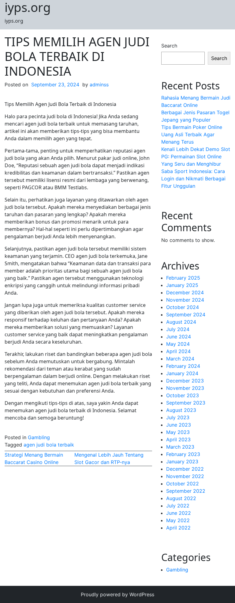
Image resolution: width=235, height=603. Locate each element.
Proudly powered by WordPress (117, 594)
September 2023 (185, 403)
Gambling (39, 437)
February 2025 (183, 278)
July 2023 (177, 417)
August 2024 (181, 322)
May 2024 (178, 344)
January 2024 (182, 373)
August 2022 (181, 498)
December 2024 (185, 292)
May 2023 (178, 432)
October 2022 (182, 484)
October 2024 (182, 307)
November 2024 (185, 300)
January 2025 (182, 285)
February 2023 (183, 454)
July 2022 (177, 506)
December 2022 (185, 469)
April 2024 (178, 351)
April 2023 (178, 439)
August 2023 (181, 410)
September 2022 (185, 491)
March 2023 (180, 447)
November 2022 (185, 476)
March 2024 (180, 359)
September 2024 (185, 314)
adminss (99, 84)
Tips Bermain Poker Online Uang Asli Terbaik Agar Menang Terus (191, 134)
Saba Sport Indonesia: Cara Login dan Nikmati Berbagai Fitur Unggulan (193, 178)
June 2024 (178, 337)
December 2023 (185, 381)
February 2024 (183, 366)
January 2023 (182, 461)
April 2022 (178, 528)
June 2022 (178, 513)
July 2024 (177, 329)
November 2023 (185, 388)
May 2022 (178, 520)
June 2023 (178, 425)
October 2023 (182, 395)
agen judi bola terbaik (49, 445)
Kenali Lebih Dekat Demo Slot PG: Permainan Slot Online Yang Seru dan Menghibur (195, 156)
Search (169, 46)
